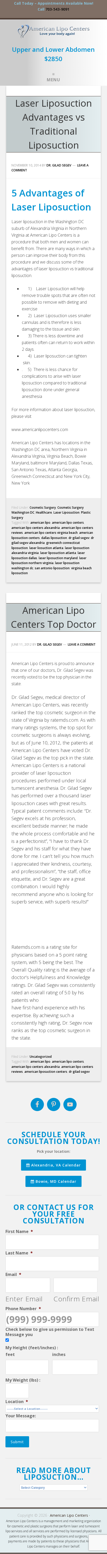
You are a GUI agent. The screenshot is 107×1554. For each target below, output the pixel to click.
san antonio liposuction (52, 568)
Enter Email (24, 1298)
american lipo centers (68, 522)
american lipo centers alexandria (35, 528)
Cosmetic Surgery (43, 507)
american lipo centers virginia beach (51, 532)
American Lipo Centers (53, 33)
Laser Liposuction (66, 512)
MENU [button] (53, 80)
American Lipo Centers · (70, 1515)
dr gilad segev (79, 538)
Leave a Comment (82, 644)
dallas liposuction (54, 538)
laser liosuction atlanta (46, 548)
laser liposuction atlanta (58, 553)
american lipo (40, 522)
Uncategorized (41, 1056)
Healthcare (44, 512)
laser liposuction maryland (58, 558)
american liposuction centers (45, 1071)
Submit (17, 1441)
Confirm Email (76, 1298)
